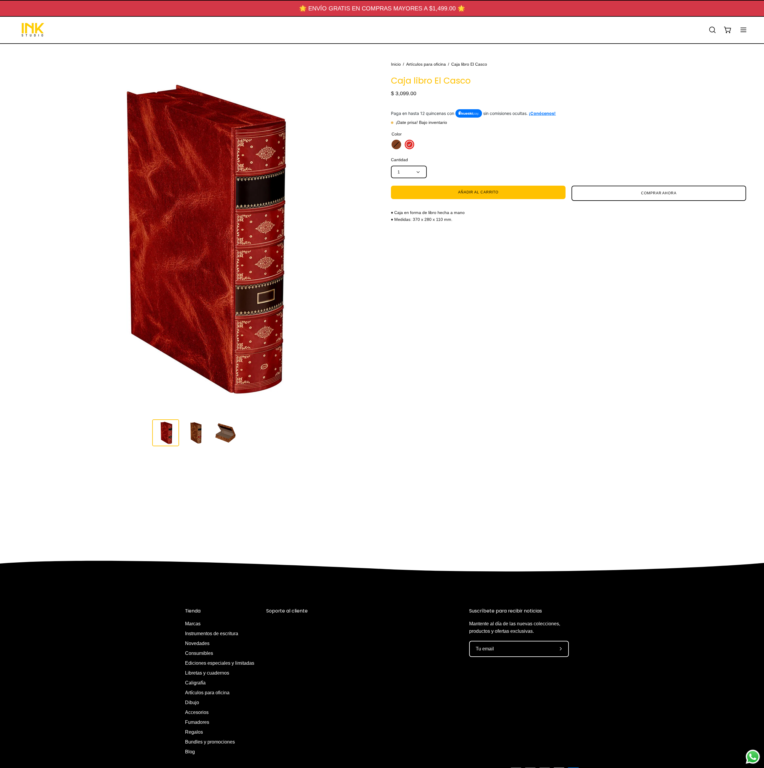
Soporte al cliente (287, 611)
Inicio (396, 64)
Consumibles (199, 653)
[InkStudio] (33, 30)
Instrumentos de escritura (211, 633)
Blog (190, 751)
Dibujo (192, 702)
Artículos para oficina (426, 64)
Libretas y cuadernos (207, 672)
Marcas (193, 623)
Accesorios (197, 712)
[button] (712, 30)
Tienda (193, 611)
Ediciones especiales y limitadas (219, 663)
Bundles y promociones (210, 741)
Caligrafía (195, 682)
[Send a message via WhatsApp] (753, 757)
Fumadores (197, 722)
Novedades (197, 643)
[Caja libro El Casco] (165, 432)
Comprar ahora (659, 193)
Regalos (194, 732)
